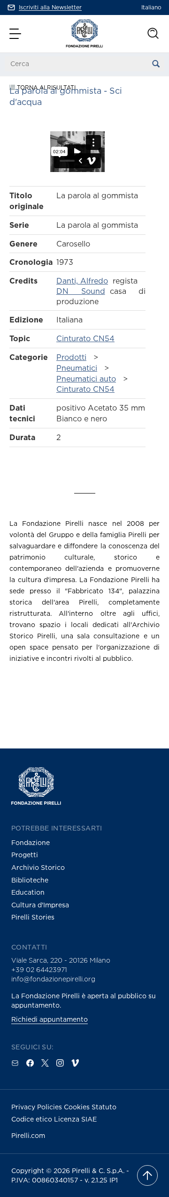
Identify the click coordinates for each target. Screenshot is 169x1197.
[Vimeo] (75, 1063)
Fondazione (30, 842)
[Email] (15, 1063)
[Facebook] (30, 1063)
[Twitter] (45, 1063)
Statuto (104, 1106)
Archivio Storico (38, 867)
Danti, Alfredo (82, 281)
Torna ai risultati (45, 87)
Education (28, 892)
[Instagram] (60, 1063)
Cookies (78, 1106)
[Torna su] (147, 1175)
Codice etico (32, 1118)
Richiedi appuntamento (49, 1019)
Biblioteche (29, 879)
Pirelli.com (28, 1135)
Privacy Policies (37, 1106)
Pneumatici (76, 368)
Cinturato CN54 (85, 338)
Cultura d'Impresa (40, 904)
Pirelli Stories (32, 916)
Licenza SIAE (75, 1118)
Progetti (24, 854)
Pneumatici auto (86, 378)
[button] (16, 34)
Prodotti (71, 357)
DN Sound (80, 291)
